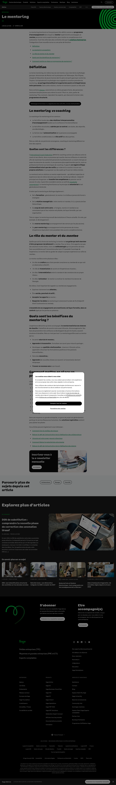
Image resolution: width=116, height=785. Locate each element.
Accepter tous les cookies (58, 403)
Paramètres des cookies (58, 408)
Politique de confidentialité (47, 397)
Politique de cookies (73, 395)
